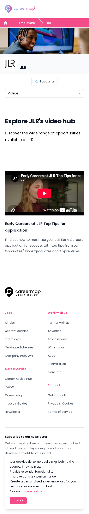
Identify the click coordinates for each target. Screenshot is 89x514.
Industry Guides (16, 403)
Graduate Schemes (19, 347)
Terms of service (60, 412)
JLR (48, 23)
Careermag (13, 395)
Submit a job (57, 364)
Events (9, 387)
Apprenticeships (16, 331)
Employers (27, 23)
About (52, 356)
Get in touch (57, 395)
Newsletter (12, 412)
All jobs (10, 323)
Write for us (56, 347)
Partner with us (58, 323)
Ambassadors (57, 339)
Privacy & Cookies (60, 403)
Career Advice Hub (18, 379)
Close (18, 500)
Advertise (54, 331)
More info (54, 372)
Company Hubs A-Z (19, 356)
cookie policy (32, 491)
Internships (13, 339)
